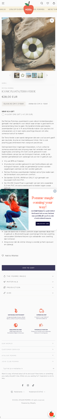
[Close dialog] (55, 191)
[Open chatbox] (51, 413)
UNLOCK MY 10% (43, 223)
